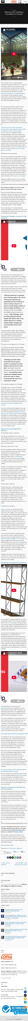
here (22, 715)
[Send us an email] (18, 2)
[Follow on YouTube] (18, 4)
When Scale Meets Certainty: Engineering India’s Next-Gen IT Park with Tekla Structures (15, 924)
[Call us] (15, 857)
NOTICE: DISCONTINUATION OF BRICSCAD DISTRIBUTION (13, 910)
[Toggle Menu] (3, 2)
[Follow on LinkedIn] (20, 2)
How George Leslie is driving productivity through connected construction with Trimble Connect (15, 938)
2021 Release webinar (17, 832)
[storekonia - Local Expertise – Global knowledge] (14, 1)
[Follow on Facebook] (18, 1)
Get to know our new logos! (18, 176)
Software (14, 10)
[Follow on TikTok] (20, 1)
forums (5, 780)
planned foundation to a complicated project (13, 93)
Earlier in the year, (5, 509)
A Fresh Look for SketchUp (14, 848)
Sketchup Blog (9, 845)
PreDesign (15, 286)
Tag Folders (18, 456)
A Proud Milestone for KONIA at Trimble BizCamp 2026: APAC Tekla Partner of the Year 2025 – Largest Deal (16, 917)
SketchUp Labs (18, 775)
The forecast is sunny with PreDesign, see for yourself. (14, 403)
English (25, 1)
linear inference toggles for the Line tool (13, 538)
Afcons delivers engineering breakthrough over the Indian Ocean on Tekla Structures (16, 931)
